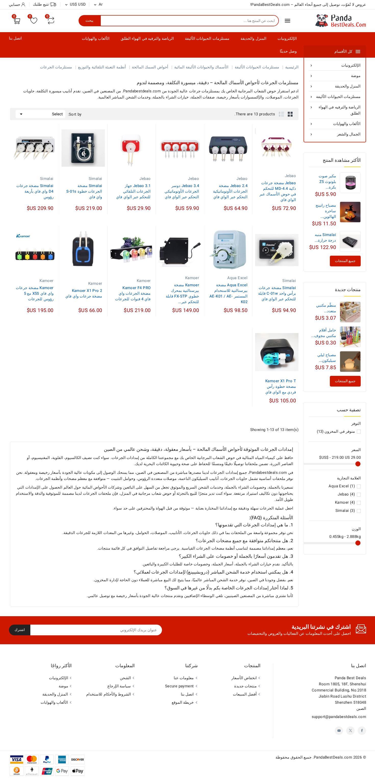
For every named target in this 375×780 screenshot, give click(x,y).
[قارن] (51, 20)
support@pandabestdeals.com (339, 717)
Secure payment (179, 686)
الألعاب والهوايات (95, 38)
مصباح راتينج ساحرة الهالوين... (326, 211)
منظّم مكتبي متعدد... (326, 308)
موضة (334, 76)
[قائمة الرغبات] (33, 20)
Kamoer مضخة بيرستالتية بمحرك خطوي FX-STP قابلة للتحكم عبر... (182, 293)
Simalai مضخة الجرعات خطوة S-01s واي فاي (84, 191)
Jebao (346, 494)
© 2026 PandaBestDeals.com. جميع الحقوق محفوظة (321, 757)
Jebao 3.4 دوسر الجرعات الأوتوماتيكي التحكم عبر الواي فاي (182, 191)
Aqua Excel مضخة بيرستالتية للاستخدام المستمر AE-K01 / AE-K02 (228, 293)
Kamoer (345, 502)
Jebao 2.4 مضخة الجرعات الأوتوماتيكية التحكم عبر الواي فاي (230, 191)
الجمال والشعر (334, 134)
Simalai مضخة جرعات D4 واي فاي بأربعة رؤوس (35, 191)
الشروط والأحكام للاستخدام (108, 694)
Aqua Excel (342, 486)
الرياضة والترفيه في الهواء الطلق (147, 38)
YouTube (339, 730)
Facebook (362, 730)
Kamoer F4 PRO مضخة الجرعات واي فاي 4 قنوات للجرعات (133, 293)
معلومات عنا (184, 678)
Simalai (345, 510)
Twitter (350, 730)
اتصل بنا (15, 38)
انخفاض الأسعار (244, 678)
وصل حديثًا (288, 51)
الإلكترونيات (287, 38)
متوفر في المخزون (336, 431)
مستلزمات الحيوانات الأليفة (207, 38)
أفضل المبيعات (245, 694)
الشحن (125, 678)
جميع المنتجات (345, 381)
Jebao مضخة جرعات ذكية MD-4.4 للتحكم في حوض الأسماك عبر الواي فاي (277, 191)
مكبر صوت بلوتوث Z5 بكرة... (327, 181)
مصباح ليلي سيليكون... (326, 357)
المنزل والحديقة (253, 38)
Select (40, 114)
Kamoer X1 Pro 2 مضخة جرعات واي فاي (83, 293)
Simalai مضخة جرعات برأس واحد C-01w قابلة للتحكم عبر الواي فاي (277, 293)
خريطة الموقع (183, 702)
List (281, 114)
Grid (290, 114)
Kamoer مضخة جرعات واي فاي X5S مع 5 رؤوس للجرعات (34, 293)
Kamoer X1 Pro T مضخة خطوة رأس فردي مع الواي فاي (280, 386)
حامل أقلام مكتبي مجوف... (323, 333)
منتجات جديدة (245, 686)
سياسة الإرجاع (119, 686)
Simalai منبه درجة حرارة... (325, 237)
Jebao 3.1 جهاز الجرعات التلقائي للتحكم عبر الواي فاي (133, 191)
